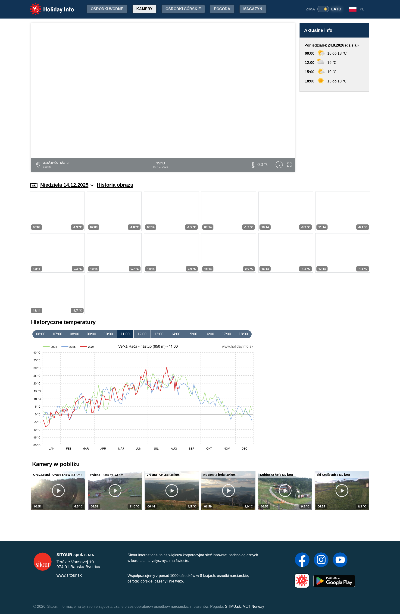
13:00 (158, 334)
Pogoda (222, 9)
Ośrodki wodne (107, 9)
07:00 (57, 334)
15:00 (192, 334)
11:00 (125, 334)
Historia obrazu (115, 185)
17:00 (226, 334)
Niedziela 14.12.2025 (64, 185)
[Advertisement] (334, 132)
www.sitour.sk (69, 575)
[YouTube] (340, 560)
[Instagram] (321, 560)
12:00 (142, 334)
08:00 (74, 334)
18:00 (243, 334)
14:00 (175, 334)
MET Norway (253, 606)
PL (362, 9)
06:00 (40, 334)
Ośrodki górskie (183, 9)
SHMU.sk (233, 606)
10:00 (108, 334)
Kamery (144, 9)
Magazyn (252, 9)
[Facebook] (302, 560)
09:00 (91, 334)
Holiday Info (47, 5)
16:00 (209, 334)
